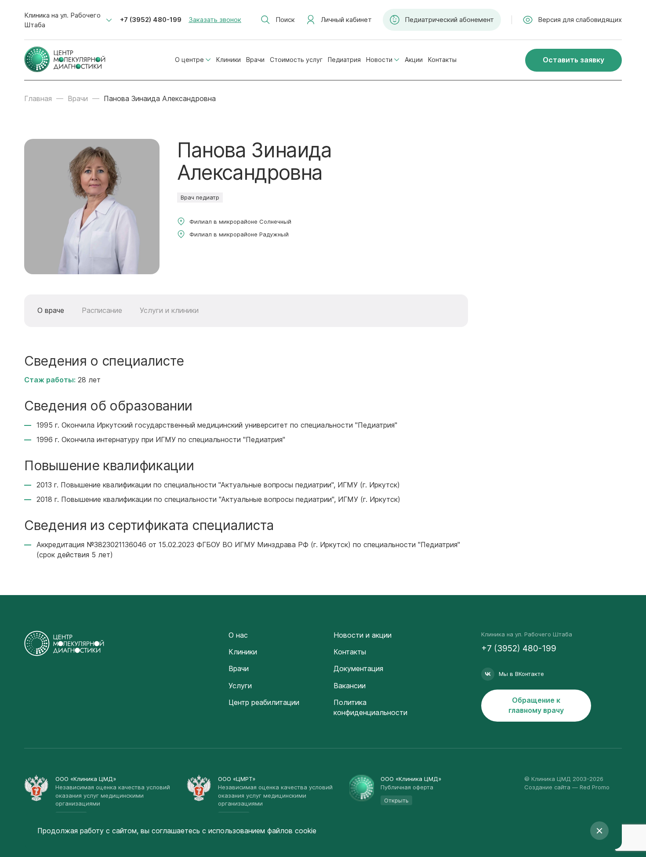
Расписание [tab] (102, 310)
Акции (414, 59)
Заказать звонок (215, 19)
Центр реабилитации (264, 702)
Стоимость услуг (296, 59)
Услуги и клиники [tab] (169, 310)
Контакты (442, 59)
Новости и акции (363, 635)
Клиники (228, 59)
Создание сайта (547, 787)
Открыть (396, 800)
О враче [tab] (50, 310)
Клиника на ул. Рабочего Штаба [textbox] (62, 20)
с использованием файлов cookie (259, 830)
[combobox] (68, 20)
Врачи (255, 59)
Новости (379, 59)
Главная (38, 98)
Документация (358, 668)
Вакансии (350, 685)
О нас (238, 635)
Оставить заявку (573, 59)
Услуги (240, 685)
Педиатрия (344, 59)
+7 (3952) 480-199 (150, 19)
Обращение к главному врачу (536, 705)
